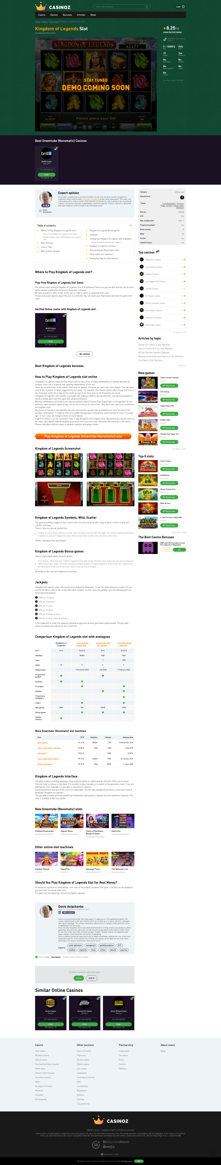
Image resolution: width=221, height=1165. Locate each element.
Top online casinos (43, 1077)
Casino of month (84, 1051)
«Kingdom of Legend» (90, 199)
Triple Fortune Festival (169, 378)
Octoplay (38, 872)
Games (54, 14)
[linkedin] (59, 912)
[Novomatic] (182, 197)
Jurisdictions (82, 1086)
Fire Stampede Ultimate (124, 644)
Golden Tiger (165, 420)
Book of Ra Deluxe (45, 764)
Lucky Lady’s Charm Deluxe (48, 759)
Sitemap (80, 1099)
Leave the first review (172, 32)
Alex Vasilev (56, 957)
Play (47, 175)
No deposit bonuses (43, 1086)
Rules (37, 1081)
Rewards (39, 1090)
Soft (79, 1081)
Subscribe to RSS (111, 1154)
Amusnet (163, 380)
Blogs (163, 1051)
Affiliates (123, 1068)
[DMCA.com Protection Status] (109, 1147)
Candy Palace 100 (167, 406)
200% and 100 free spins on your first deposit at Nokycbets (172, 544)
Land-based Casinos (86, 1077)
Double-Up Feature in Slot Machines (154, 344)
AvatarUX (64, 872)
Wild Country (43, 742)
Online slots (40, 1068)
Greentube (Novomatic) (44, 834)
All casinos (84, 354)
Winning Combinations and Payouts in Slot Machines (160, 356)
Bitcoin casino (83, 1059)
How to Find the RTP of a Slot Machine (155, 348)
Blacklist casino (42, 1055)
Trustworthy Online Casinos (47, 1064)
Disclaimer (123, 1055)
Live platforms (83, 1103)
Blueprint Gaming (93, 872)
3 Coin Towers (165, 461)
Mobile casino (83, 1064)
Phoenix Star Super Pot (169, 434)
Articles (81, 14)
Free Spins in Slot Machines (150, 360)
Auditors (80, 1095)
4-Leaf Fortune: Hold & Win (171, 517)
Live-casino (82, 1068)
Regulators (82, 1090)
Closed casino (41, 1059)
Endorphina (164, 464)
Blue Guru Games (118, 872)
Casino (41, 14)
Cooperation (124, 1051)
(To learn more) (126, 1161)
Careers (122, 1064)
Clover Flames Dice (167, 489)
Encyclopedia (40, 1099)
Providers (39, 1095)
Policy (121, 1059)
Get (179, 550)
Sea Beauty (42, 753)
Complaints (82, 1073)
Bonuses (67, 14)
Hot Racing (164, 392)
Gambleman (164, 475)
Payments (81, 1055)
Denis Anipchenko (47, 211)
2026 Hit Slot (165, 503)
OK (139, 1161)
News (93, 14)
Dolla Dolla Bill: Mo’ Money (103, 644)
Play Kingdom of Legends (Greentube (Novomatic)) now (83, 436)
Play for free (47, 825)
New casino (40, 1051)
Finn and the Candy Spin (82, 644)
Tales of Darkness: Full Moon (49, 748)
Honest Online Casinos (45, 1073)
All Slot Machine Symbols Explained (153, 352)
